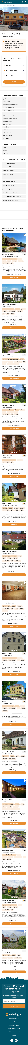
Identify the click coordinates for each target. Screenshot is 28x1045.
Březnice (5, 952)
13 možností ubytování (17, 316)
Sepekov (5, 306)
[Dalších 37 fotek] (14, 393)
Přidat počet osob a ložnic (13, 75)
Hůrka (4, 147)
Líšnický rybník (6, 101)
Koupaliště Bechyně (7, 121)
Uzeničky (5, 655)
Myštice (7, 852)
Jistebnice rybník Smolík (8, 107)
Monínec (5, 150)
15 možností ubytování (17, 366)
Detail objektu (14, 873)
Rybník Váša (6, 98)
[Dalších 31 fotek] (14, 740)
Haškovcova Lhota (7, 902)
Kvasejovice (6, 153)
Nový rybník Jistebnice (8, 110)
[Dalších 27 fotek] (14, 242)
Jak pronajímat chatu (14, 1028)
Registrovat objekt (14, 1025)
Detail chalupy (14, 277)
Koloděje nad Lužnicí (7, 505)
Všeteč (4, 801)
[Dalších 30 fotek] (14, 788)
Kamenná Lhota (6, 256)
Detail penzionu (14, 328)
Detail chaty (14, 524)
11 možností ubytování (17, 713)
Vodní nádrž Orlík (7, 124)
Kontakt (14, 1035)
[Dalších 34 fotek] (14, 590)
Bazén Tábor (6, 138)
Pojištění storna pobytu (14, 1032)
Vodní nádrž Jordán (7, 135)
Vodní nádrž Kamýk (7, 130)
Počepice (5, 356)
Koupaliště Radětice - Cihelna (10, 118)
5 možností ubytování (16, 513)
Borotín (11, 256)
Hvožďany (5, 753)
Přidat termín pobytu (11, 70)
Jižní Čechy (11, 36)
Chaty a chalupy (7, 5)
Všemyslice (8, 801)
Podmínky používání (14, 1018)
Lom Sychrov (6, 113)
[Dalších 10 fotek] (14, 642)
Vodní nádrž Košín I (7, 132)
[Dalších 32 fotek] (14, 540)
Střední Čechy (11, 356)
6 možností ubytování (16, 416)
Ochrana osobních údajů (14, 1022)
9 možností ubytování (16, 811)
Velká (4, 407)
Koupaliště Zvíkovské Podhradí (10, 104)
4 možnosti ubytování (16, 761)
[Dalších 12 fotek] (14, 293)
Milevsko (15, 5)
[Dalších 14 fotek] (14, 690)
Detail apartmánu (14, 378)
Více (9, 271)
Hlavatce (5, 703)
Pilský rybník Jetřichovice (9, 115)
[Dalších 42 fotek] (14, 889)
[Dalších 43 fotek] (14, 343)
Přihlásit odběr (14, 1006)
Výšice (4, 852)
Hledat (14, 81)
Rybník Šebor (6, 127)
